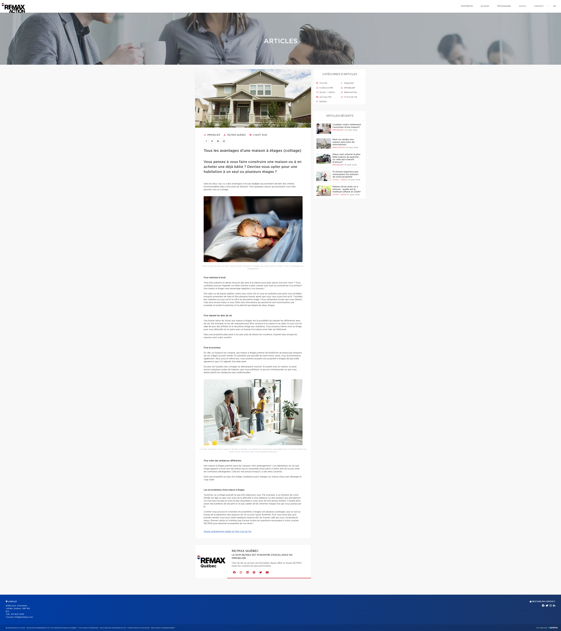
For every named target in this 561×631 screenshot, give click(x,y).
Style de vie (350, 97)
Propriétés (467, 6)
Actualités (325, 97)
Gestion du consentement (163, 628)
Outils (522, 6)
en (554, 6)
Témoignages (504, 6)
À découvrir (326, 88)
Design (323, 102)
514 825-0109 (17, 614)
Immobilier (213, 135)
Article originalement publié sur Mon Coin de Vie (227, 532)
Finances (348, 83)
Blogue (485, 6)
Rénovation (350, 92)
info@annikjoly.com (23, 617)
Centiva (552, 628)
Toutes (323, 83)
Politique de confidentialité (113, 628)
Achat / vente (327, 92)
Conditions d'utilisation (138, 628)
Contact (539, 6)
